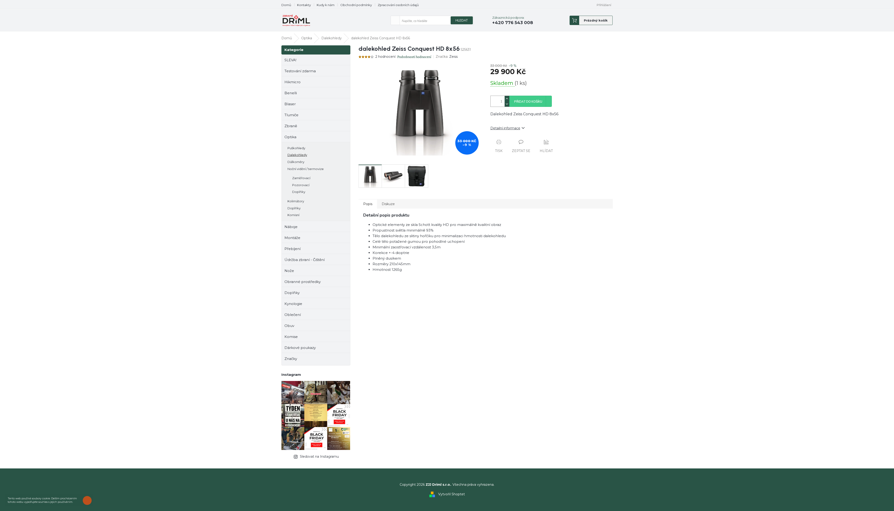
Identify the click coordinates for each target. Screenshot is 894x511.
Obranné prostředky (302, 281)
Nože (289, 270)
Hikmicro (292, 82)
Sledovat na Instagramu (319, 456)
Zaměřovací (301, 178)
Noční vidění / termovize (305, 169)
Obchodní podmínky (356, 5)
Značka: (447, 56)
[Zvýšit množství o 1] (507, 98)
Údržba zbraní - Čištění (304, 259)
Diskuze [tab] (388, 204)
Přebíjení (292, 248)
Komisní (293, 215)
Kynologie (293, 303)
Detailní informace (505, 128)
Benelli (290, 93)
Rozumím (88, 500)
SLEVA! (290, 60)
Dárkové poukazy (300, 347)
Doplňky (298, 192)
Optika (290, 137)
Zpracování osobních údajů (398, 5)
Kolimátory (295, 201)
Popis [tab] (367, 204)
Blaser (290, 104)
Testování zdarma (300, 71)
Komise (291, 336)
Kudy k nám (325, 5)
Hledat (462, 20)
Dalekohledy (297, 155)
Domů (286, 5)
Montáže (292, 238)
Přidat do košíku (528, 102)
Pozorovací (300, 185)
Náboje (291, 227)
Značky (290, 358)
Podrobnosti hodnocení (414, 56)
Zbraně (290, 126)
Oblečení (292, 314)
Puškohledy (296, 148)
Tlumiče (291, 115)
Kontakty (304, 5)
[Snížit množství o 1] (507, 104)
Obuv (289, 325)
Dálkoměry (295, 162)
